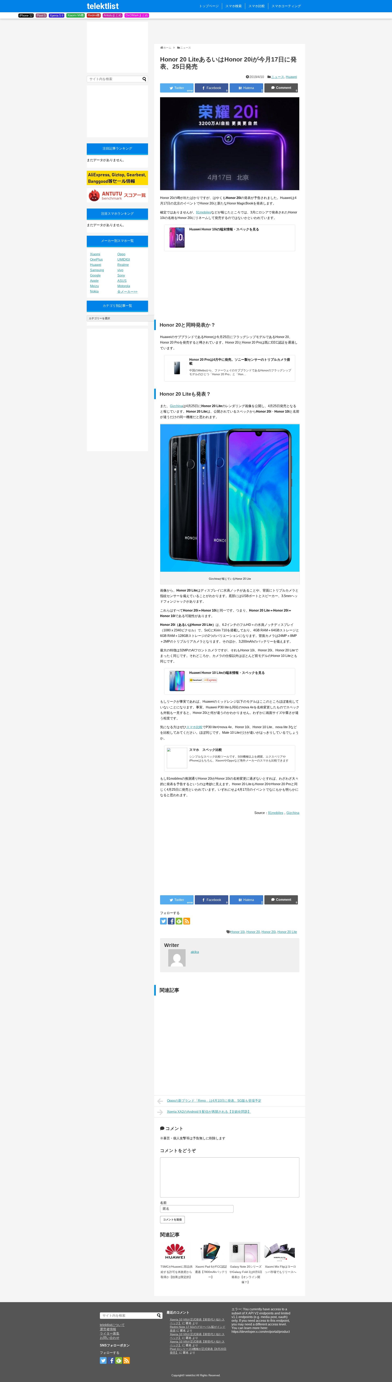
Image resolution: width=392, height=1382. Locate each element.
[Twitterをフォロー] (163, 921)
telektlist (103, 6)
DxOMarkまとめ (137, 15)
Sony (121, 275)
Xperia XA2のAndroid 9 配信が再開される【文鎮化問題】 (209, 1111)
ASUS (122, 280)
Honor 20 (253, 932)
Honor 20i (269, 932)
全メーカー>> (127, 291)
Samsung (97, 270)
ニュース (277, 77)
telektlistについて (112, 1325)
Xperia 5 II (56, 15)
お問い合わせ (109, 1338)
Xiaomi (95, 254)
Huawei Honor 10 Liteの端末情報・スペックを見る (227, 672)
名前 (163, 1203)
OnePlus (96, 259)
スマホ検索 (233, 6)
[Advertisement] (228, 31)
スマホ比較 (256, 6)
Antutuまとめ (112, 15)
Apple (94, 280)
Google (95, 275)
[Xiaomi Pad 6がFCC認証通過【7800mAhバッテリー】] (211, 1252)
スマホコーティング (286, 6)
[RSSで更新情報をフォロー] (186, 921)
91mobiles (203, 212)
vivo (120, 270)
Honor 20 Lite (287, 932)
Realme (123, 265)
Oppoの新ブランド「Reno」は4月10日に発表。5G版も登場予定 (214, 1100)
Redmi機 (94, 15)
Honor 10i (238, 932)
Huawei (291, 77)
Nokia (94, 291)
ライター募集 (109, 1333)
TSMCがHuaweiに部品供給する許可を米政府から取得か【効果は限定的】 (176, 1272)
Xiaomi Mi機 (75, 15)
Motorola (123, 286)
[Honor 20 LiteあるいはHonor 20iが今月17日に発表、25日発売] (246, 88)
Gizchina (176, 406)
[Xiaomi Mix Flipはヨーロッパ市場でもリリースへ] (280, 1252)
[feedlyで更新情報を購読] (179, 921)
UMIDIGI (123, 259)
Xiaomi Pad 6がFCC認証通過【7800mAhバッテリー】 (211, 1272)
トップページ (209, 6)
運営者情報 (108, 1329)
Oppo (121, 254)
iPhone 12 (26, 15)
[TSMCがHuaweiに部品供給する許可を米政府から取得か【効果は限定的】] (176, 1252)
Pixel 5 (41, 15)
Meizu (94, 286)
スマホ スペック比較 (205, 749)
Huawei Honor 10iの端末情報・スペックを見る (224, 229)
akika (195, 952)
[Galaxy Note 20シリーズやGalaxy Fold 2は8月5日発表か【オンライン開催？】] (245, 1252)
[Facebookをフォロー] (171, 921)
